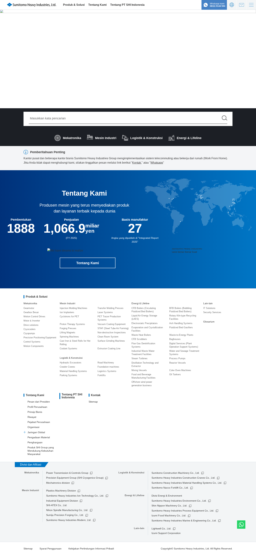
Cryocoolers (30, 329)
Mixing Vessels (139, 370)
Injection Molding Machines (73, 308)
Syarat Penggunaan (50, 548)
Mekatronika (30, 303)
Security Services (212, 312)
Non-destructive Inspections (112, 332)
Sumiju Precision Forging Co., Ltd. (65, 515)
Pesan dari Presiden (39, 401)
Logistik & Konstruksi (71, 357)
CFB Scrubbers (139, 339)
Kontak (241, 5)
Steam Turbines (139, 358)
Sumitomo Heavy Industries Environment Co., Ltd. (179, 500)
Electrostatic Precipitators (144, 323)
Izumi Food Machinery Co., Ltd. (169, 515)
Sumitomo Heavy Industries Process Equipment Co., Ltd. (183, 510)
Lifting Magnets (67, 332)
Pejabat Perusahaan (39, 422)
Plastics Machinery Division (61, 490)
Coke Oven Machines (180, 370)
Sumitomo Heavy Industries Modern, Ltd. (68, 520)
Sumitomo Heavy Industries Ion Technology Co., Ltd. (75, 495)
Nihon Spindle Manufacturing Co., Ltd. (67, 510)
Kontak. (137, 162)
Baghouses (175, 339)
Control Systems (32, 341)
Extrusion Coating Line (109, 348)
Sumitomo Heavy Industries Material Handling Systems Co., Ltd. (187, 482)
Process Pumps (177, 358)
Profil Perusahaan (37, 407)
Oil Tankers (175, 374)
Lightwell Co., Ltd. (161, 528)
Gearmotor (29, 308)
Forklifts (102, 375)
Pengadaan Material (39, 437)
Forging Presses (68, 328)
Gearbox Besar (31, 312)
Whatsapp (156, 162)
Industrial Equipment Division (62, 500)
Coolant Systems (68, 348)
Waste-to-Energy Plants (181, 335)
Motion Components (34, 346)
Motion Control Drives (34, 316)
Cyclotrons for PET (69, 316)
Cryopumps (29, 333)
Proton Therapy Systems (72, 324)
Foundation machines (108, 366)
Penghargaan (35, 442)
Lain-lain (208, 303)
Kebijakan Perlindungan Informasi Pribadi (91, 548)
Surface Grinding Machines (111, 341)
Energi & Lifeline (140, 303)
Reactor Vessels (177, 362)
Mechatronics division (58, 482)
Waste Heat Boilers (141, 335)
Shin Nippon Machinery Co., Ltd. (169, 505)
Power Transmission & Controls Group (67, 472)
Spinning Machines (69, 336)
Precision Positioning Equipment (40, 337)
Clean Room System (108, 336)
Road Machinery (106, 362)
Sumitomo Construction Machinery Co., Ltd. (176, 472)
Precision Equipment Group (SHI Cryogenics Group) (75, 477)
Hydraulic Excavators (70, 362)
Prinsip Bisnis (35, 412)
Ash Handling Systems (180, 323)
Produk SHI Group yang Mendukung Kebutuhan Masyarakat (41, 450)
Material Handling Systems (73, 371)
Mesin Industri (67, 303)
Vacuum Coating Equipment (112, 324)
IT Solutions (209, 308)
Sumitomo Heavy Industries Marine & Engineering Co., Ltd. (184, 520)
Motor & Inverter (32, 320)
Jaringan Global (36, 432)
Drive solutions (31, 325)
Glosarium (209, 321)
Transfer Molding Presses (110, 308)
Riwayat (32, 417)
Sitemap (93, 401)
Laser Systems (105, 312)
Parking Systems (68, 375)
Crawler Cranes (67, 366)
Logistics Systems (107, 371)
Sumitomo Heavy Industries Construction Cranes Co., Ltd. (183, 477)
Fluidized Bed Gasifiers (181, 327)
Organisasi (33, 427)
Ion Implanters (67, 312)
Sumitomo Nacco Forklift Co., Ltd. (170, 487)
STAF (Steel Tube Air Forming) (113, 328)
